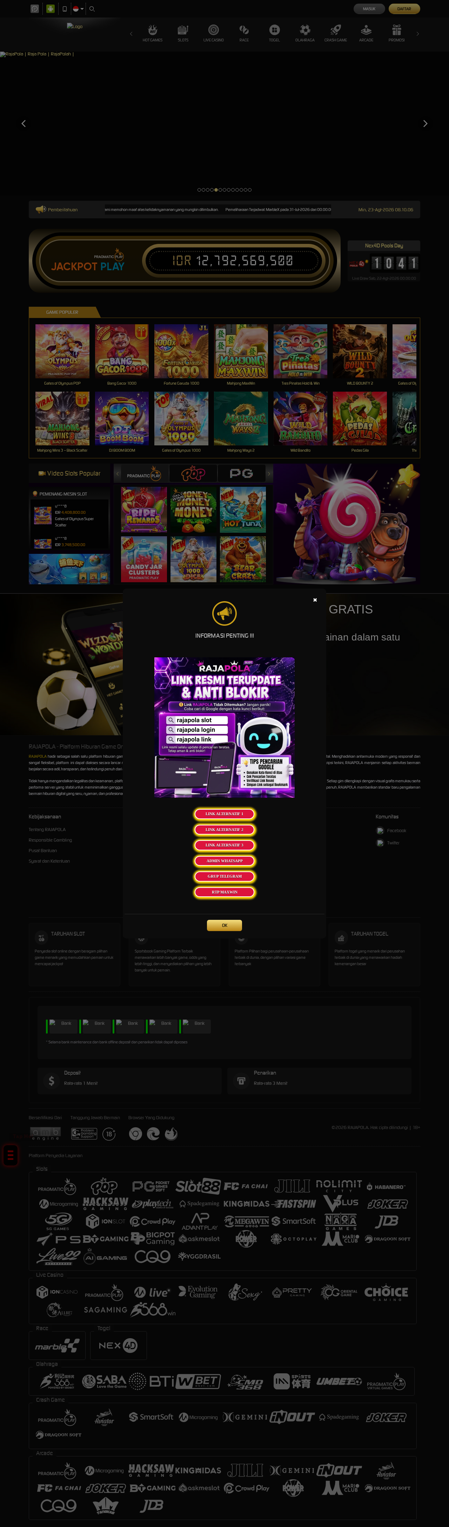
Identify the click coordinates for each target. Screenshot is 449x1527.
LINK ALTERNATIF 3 (224, 845)
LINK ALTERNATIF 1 (224, 814)
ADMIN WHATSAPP (225, 861)
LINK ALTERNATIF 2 (224, 830)
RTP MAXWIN (224, 892)
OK (224, 925)
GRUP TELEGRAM (225, 876)
